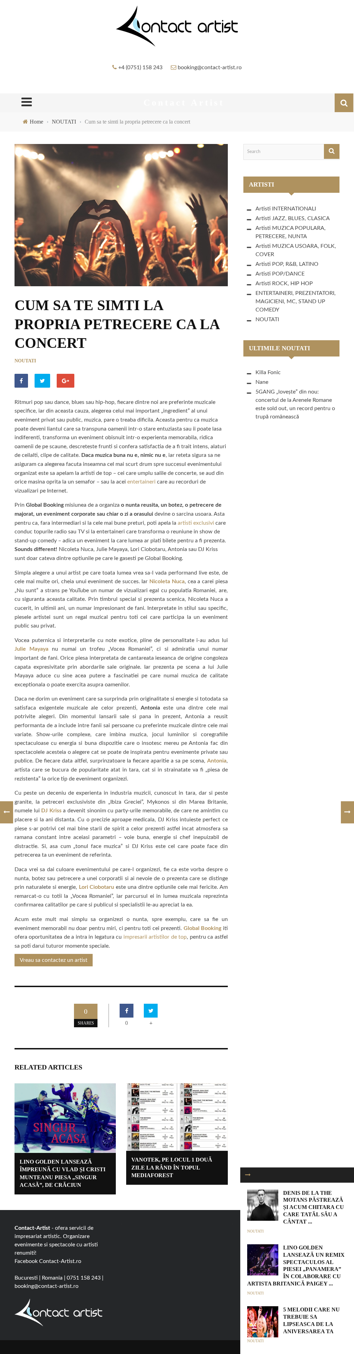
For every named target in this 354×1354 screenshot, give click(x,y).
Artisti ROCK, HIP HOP (284, 283)
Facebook (26, 1261)
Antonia (216, 761)
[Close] (247, 1175)
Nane (261, 382)
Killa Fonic (268, 372)
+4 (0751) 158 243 (140, 67)
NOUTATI (25, 360)
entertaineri (142, 482)
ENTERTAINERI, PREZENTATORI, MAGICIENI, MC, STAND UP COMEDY (295, 301)
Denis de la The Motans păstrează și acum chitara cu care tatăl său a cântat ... (313, 1207)
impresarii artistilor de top (155, 937)
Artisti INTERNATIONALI (285, 208)
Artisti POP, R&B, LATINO (286, 264)
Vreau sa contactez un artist (53, 960)
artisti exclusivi (196, 523)
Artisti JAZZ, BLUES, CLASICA (292, 218)
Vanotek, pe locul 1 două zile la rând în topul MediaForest (171, 1167)
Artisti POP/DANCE (280, 274)
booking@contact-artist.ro (210, 67)
